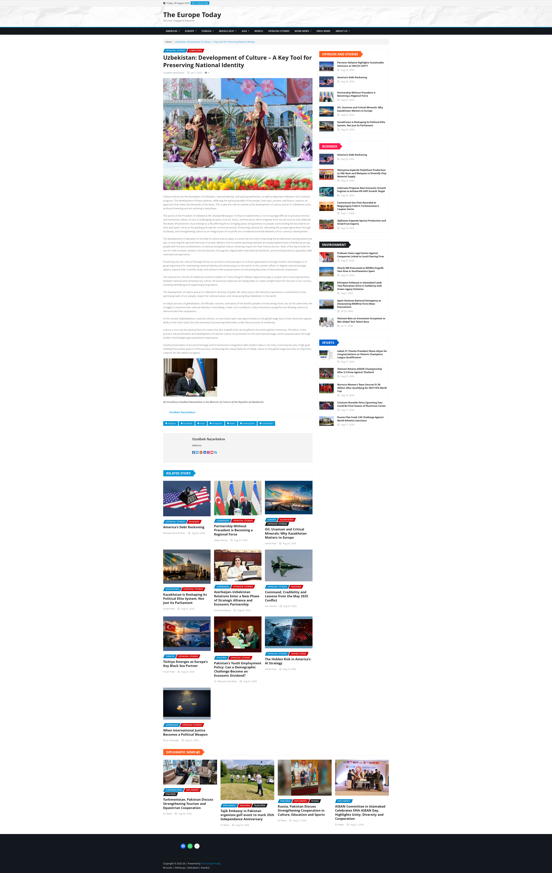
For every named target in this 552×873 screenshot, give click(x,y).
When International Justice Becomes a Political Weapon (185, 732)
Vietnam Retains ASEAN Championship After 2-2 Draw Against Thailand (359, 370)
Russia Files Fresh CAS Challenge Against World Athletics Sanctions (360, 419)
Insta (202, 423)
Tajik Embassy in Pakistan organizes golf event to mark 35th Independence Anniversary (247, 815)
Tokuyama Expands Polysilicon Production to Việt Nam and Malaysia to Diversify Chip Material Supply (361, 173)
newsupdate (249, 423)
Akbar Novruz (221, 540)
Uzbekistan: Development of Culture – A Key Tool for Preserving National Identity (215, 41)
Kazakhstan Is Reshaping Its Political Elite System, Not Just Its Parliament (185, 598)
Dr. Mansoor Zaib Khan (225, 681)
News (232, 423)
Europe (190, 31)
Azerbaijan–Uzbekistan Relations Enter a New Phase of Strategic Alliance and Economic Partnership (236, 598)
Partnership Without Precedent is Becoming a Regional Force (233, 530)
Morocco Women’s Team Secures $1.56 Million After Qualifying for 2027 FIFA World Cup (362, 388)
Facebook (187, 423)
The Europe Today (192, 14)
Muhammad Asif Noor (174, 533)
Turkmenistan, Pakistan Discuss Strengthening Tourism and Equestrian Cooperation (188, 803)
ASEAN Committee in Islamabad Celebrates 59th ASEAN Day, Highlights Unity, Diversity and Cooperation (360, 812)
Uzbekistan (267, 423)
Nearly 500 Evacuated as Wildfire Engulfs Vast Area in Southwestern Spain (360, 269)
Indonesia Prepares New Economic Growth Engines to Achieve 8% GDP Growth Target (361, 189)
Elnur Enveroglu (171, 740)
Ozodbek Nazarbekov (173, 72)
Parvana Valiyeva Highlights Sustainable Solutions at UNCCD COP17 (360, 64)
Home (168, 41)
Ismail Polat (270, 543)
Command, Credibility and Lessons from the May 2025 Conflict (286, 596)
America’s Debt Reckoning (183, 527)
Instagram (217, 423)
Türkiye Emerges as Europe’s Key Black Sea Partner (185, 663)
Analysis (172, 423)
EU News (167, 813)
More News (302, 31)
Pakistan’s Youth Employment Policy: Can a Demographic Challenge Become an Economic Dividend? (237, 669)
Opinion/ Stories (279, 31)
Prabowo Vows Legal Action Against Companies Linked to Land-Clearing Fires (360, 255)
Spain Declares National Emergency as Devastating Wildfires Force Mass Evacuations (359, 304)
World (258, 31)
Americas (172, 31)
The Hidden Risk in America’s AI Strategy (288, 661)
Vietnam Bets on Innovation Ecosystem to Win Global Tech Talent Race (361, 320)
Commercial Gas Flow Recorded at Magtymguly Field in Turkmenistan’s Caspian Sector (358, 206)
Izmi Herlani (271, 606)
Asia (245, 31)
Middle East (227, 31)
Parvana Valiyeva (222, 610)
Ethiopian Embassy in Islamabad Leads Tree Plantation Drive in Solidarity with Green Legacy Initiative (359, 286)
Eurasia (207, 31)
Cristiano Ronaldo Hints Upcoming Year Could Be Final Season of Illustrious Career (361, 404)
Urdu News (323, 31)
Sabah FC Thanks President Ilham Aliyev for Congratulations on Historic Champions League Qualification (362, 354)
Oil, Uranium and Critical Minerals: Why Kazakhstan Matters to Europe (286, 533)
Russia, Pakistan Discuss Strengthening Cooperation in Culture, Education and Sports (301, 810)
